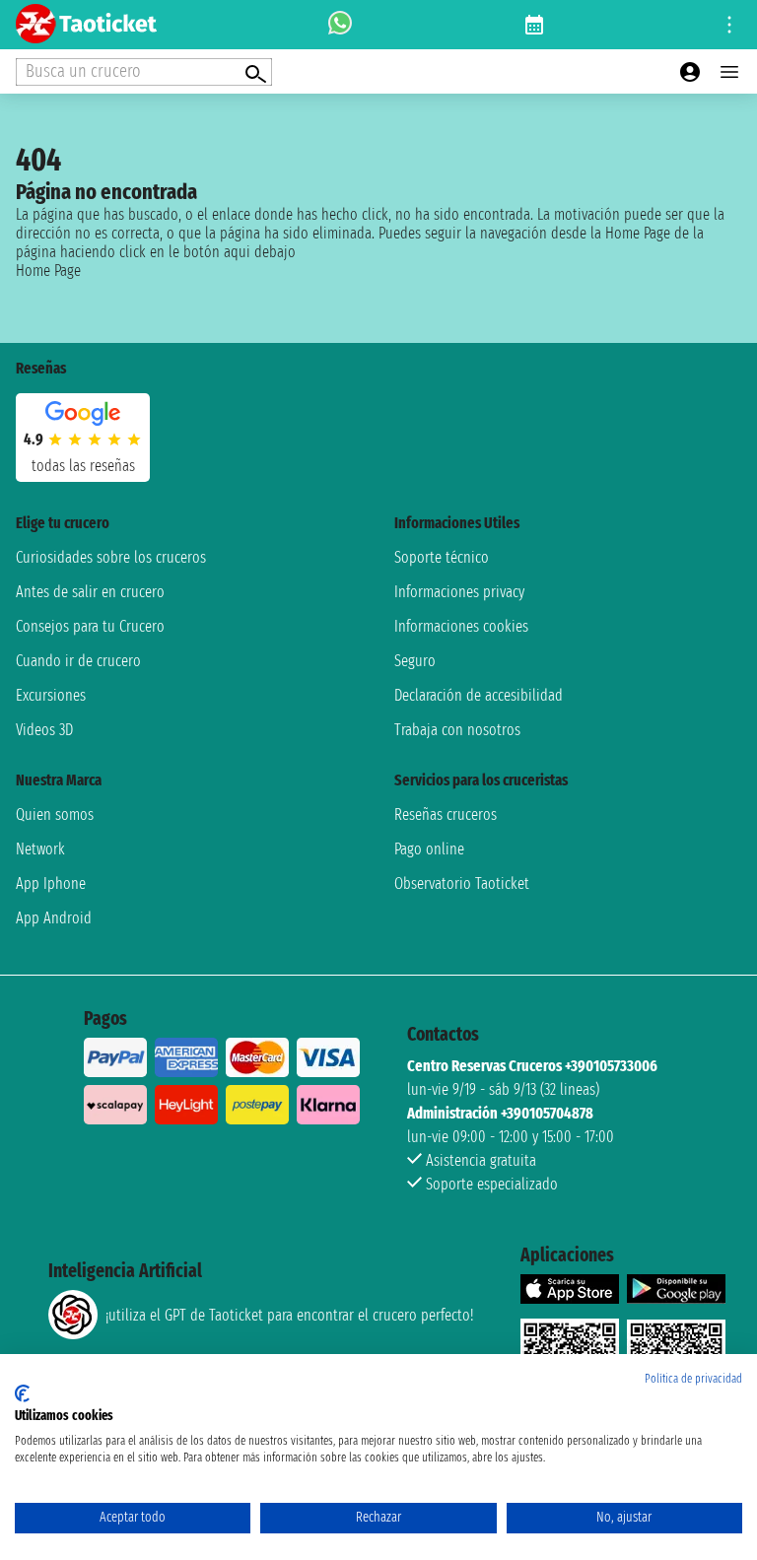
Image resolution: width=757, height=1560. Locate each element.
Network (40, 849)
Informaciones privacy (459, 591)
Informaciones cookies (461, 626)
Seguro (415, 660)
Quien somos (55, 814)
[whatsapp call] (340, 24)
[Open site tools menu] (729, 24)
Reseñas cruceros (445, 814)
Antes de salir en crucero (90, 591)
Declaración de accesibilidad (478, 695)
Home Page (48, 270)
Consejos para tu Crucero (90, 626)
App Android (54, 918)
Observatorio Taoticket (461, 883)
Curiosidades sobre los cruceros (111, 557)
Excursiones (51, 695)
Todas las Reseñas (83, 465)
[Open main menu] (729, 72)
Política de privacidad (693, 1379)
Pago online (429, 849)
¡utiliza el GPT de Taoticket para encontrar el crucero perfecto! (289, 1315)
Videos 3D (44, 729)
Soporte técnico (441, 557)
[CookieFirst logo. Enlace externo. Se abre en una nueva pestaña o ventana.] (22, 1393)
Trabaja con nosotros (457, 729)
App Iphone (51, 883)
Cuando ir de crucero (78, 660)
